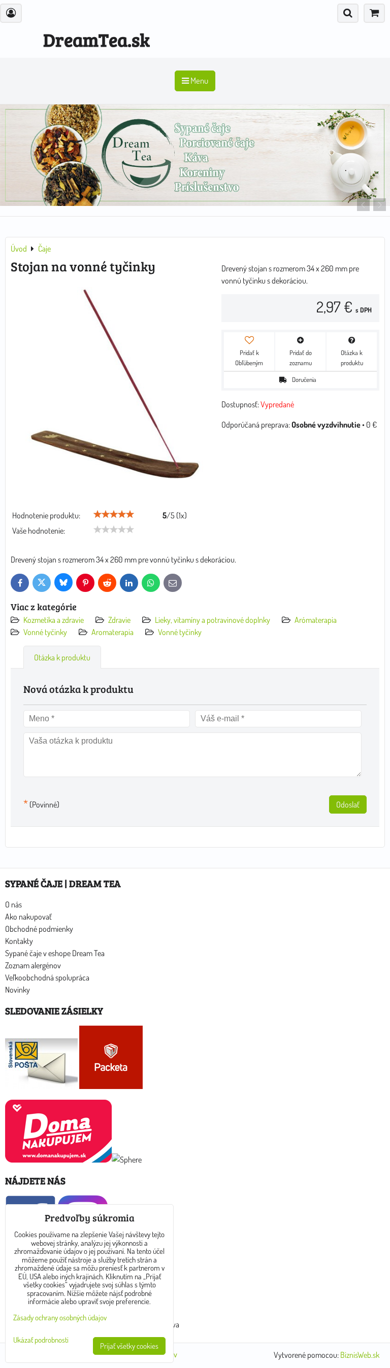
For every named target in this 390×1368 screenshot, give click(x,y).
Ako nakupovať (28, 916)
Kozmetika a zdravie (53, 620)
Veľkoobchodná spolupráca (47, 977)
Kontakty (19, 941)
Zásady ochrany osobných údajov (60, 1317)
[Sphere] (127, 1159)
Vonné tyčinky (45, 632)
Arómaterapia (316, 620)
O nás (13, 904)
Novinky (17, 990)
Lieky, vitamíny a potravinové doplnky (212, 620)
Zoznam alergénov (33, 965)
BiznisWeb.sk (359, 1355)
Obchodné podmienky (39, 929)
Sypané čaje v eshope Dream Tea (55, 953)
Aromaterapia (112, 632)
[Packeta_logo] (111, 1086)
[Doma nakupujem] (58, 1159)
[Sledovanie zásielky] (41, 1086)
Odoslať (348, 804)
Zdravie (119, 620)
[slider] (113, 514)
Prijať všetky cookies (129, 1346)
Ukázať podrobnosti (41, 1340)
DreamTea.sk (96, 39)
